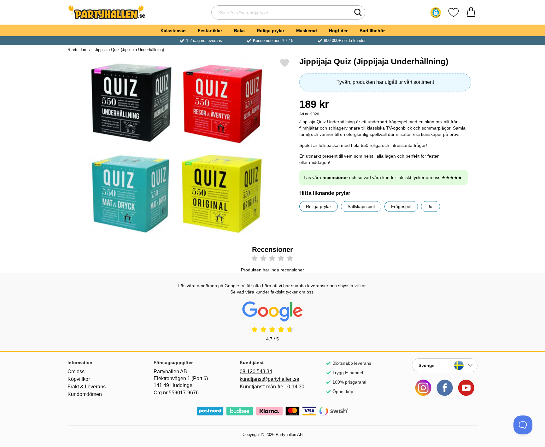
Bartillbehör (372, 30)
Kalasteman (173, 30)
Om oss (76, 371)
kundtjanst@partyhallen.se (269, 379)
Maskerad (306, 30)
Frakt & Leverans (86, 386)
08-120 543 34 (256, 371)
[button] (436, 12)
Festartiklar (210, 30)
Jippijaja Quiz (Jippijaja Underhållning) (129, 49)
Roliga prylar (270, 30)
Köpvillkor (78, 379)
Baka (239, 30)
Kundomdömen (84, 394)
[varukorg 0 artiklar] (471, 12)
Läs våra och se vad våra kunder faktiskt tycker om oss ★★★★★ (383, 177)
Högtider (338, 30)
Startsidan (76, 49)
